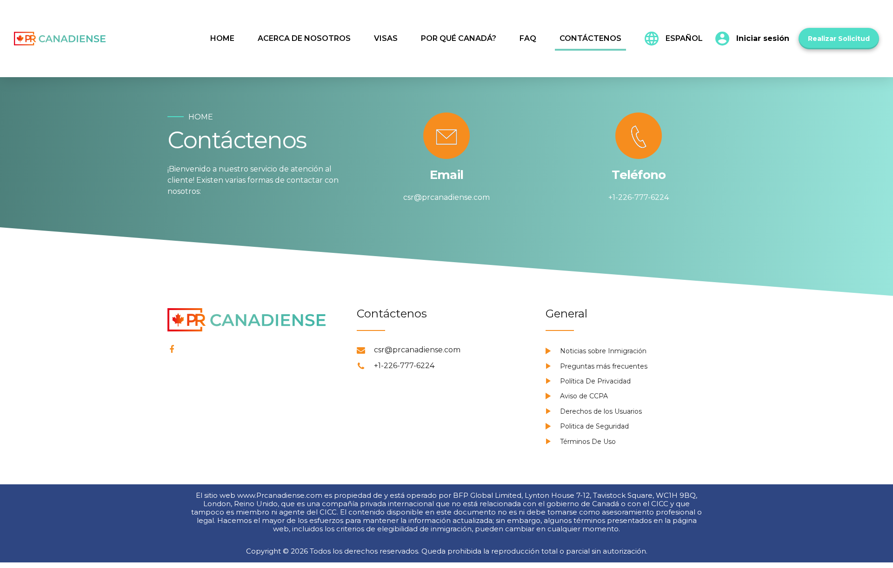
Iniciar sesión (762, 38)
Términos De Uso (588, 441)
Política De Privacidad (595, 381)
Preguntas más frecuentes (603, 366)
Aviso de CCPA (584, 396)
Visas (386, 38)
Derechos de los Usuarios (601, 411)
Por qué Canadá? (458, 38)
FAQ (528, 38)
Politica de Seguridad (594, 426)
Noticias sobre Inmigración (603, 351)
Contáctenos (590, 38)
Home (222, 38)
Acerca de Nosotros (304, 38)
